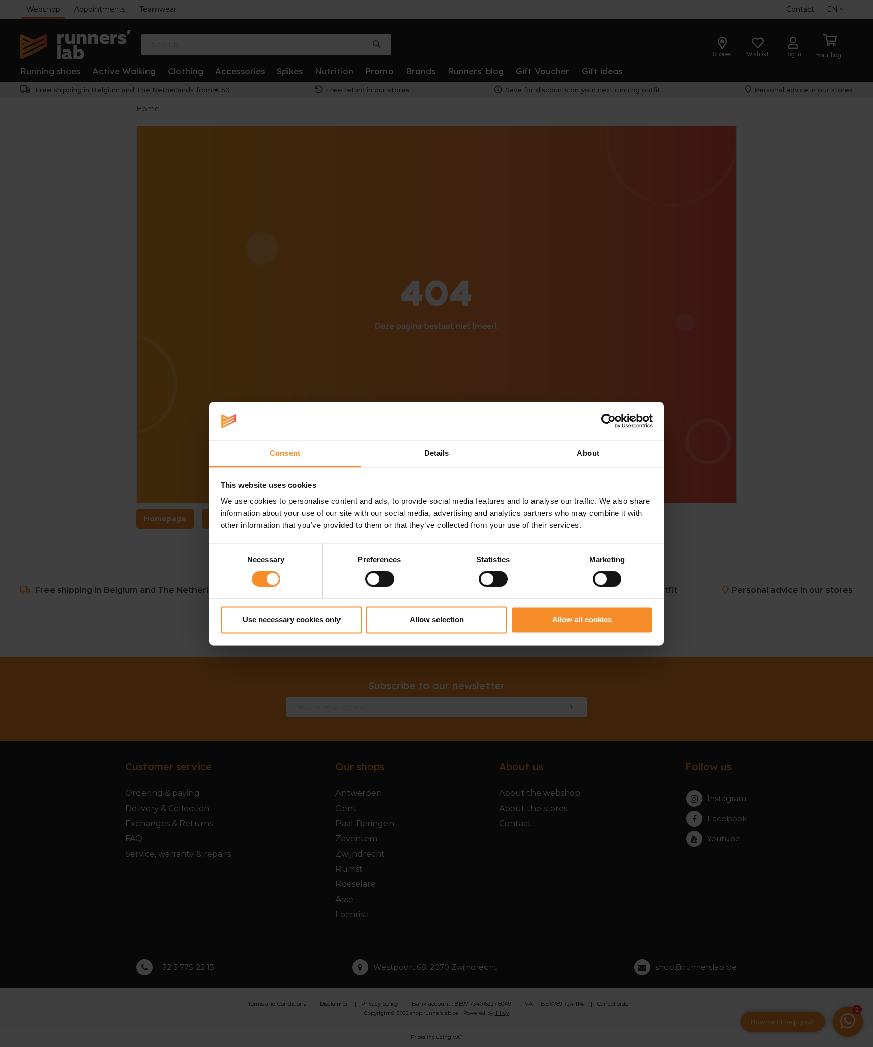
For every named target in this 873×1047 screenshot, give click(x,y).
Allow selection (437, 620)
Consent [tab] (285, 453)
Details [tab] (436, 453)
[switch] (379, 579)
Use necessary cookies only (292, 620)
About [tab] (588, 453)
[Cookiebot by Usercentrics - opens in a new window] (608, 420)
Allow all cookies (582, 620)
